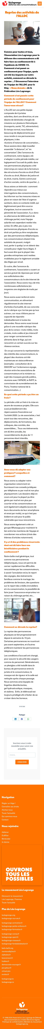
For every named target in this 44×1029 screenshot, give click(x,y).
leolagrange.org (8, 915)
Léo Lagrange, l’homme (12, 899)
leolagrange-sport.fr (10, 937)
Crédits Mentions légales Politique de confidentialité (21, 1020)
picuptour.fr (6, 967)
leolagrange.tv (8, 978)
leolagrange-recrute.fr (11, 918)
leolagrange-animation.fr (12, 922)
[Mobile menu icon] (40, 4)
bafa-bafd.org (7, 948)
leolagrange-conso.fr (10, 933)
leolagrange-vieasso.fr (11, 940)
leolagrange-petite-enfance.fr (14, 926)
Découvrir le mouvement (12, 895)
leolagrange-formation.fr (12, 929)
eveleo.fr (5, 974)
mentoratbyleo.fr (9, 951)
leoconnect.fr (7, 957)
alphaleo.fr (6, 954)
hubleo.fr (5, 961)
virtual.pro (6, 971)
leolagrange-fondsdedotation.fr (15, 943)
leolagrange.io (8, 982)
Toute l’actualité (8, 902)
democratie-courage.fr (11, 964)
